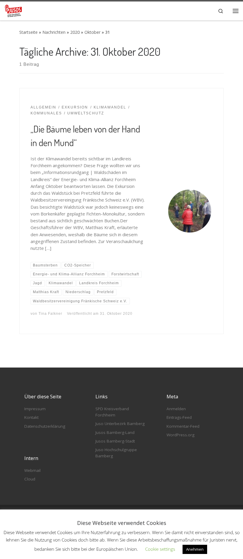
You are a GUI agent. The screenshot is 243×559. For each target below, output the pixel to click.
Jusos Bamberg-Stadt (115, 441)
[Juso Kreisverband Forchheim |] (13, 10)
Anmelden (176, 408)
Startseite (28, 32)
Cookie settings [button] (160, 549)
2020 (75, 32)
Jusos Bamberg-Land (115, 432)
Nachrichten (53, 32)
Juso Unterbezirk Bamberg (120, 423)
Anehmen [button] (195, 549)
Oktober (92, 32)
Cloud (29, 479)
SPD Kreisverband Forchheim (112, 412)
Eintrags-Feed (179, 417)
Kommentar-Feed (183, 426)
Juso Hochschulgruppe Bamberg (116, 453)
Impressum (35, 408)
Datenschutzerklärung (44, 426)
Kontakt (31, 417)
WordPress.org (180, 434)
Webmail (32, 470)
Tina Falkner (50, 314)
